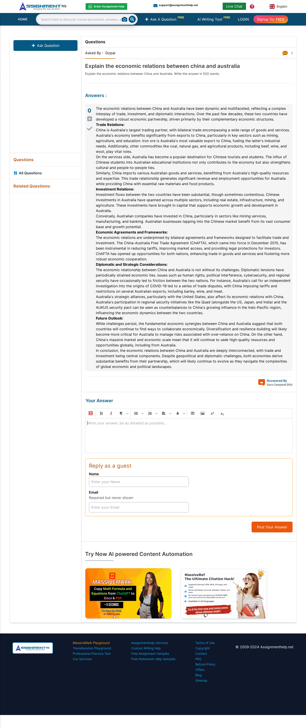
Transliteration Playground (92, 648)
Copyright (202, 648)
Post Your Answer (272, 527)
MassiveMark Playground (91, 643)
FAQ (198, 659)
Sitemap (201, 680)
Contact (201, 653)
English (282, 6)
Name (94, 474)
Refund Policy (205, 664)
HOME (22, 19)
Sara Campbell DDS (280, 384)
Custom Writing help (146, 648)
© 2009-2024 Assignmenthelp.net (264, 647)
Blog (198, 675)
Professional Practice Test (92, 653)
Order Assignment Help (109, 6)
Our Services (82, 659)
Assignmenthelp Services (149, 643)
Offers (200, 670)
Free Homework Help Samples (153, 659)
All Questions (30, 173)
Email (93, 492)
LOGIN (243, 19)
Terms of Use (205, 643)
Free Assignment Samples (150, 653)
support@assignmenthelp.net (178, 5)
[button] (90, 413)
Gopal (110, 53)
